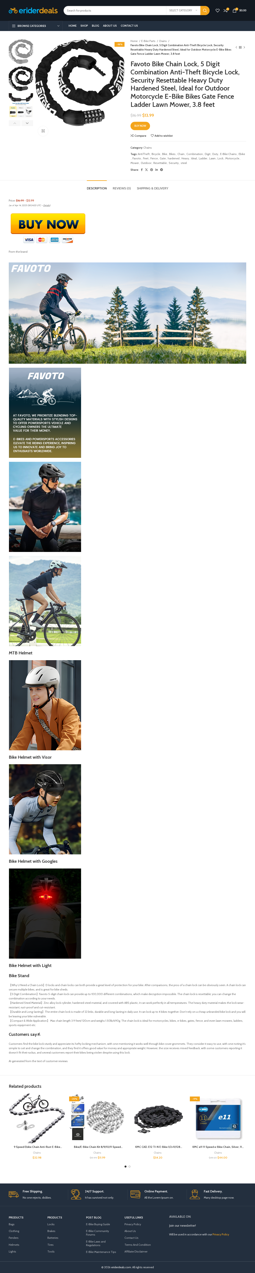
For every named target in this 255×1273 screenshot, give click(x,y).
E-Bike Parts (148, 41)
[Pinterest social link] (151, 169)
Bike (164, 154)
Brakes (51, 1231)
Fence (154, 158)
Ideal (194, 158)
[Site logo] (33, 10)
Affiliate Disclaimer (136, 1251)
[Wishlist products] (218, 11)
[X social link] (146, 169)
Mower (134, 163)
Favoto (136, 158)
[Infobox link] (37, 1194)
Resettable (160, 163)
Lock (220, 158)
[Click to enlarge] (43, 131)
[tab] (97, 186)
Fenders (14, 1238)
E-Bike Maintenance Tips (101, 1252)
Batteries (52, 1238)
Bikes (172, 154)
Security (174, 163)
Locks (51, 1224)
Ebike (242, 154)
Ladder (203, 158)
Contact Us (131, 1238)
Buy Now (140, 125)
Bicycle (156, 154)
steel (184, 163)
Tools (51, 1251)
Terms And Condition (138, 1245)
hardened (173, 158)
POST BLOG (93, 1217)
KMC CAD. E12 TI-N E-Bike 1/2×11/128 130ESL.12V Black (157, 1149)
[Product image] (37, 1118)
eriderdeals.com (121, 1267)
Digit (207, 154)
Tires (50, 1245)
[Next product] (244, 48)
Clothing (14, 1231)
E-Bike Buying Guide (98, 1224)
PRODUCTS (16, 1217)
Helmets (14, 1245)
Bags (12, 1224)
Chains (163, 41)
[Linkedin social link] (156, 169)
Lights (12, 1251)
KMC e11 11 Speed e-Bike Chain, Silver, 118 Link (218, 1149)
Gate (163, 158)
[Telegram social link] (161, 169)
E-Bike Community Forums (97, 1232)
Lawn (212, 158)
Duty (215, 154)
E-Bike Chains (228, 154)
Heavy (185, 158)
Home (134, 41)
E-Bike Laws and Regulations (96, 1243)
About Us (130, 1231)
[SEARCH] (205, 10)
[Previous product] (236, 48)
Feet (145, 158)
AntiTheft (144, 154)
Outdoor (146, 163)
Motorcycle (232, 158)
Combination (194, 154)
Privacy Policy (133, 1224)
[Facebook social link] (142, 169)
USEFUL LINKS (134, 1217)
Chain (181, 154)
